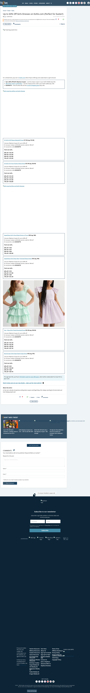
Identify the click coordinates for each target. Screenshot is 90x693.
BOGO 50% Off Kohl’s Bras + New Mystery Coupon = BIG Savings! (41, 431)
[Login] (88, 3)
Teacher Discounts (34, 648)
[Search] (51, 3)
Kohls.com (22, 78)
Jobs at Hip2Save (45, 661)
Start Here (43, 648)
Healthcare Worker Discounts (34, 660)
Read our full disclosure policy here (22, 20)
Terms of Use (55, 648)
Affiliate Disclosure (57, 650)
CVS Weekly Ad (33, 666)
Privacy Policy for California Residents (57, 655)
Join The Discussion (33, 445)
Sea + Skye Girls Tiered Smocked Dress (14, 330)
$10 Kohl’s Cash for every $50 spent (29, 377)
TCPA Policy (55, 657)
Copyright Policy (56, 659)
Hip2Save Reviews (46, 665)
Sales (13, 10)
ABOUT (48, 3)
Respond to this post (8, 456)
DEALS (26, 3)
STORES (36, 3)
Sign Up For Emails (46, 652)
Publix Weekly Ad (34, 671)
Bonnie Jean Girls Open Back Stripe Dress (15, 353)
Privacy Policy (56, 652)
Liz (5, 16)
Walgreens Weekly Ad (34, 669)
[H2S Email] (60, 19)
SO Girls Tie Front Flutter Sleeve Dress (14, 163)
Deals (8, 10)
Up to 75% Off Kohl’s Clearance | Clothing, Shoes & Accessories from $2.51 (10, 431)
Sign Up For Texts (45, 654)
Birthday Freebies (34, 662)
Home (4, 10)
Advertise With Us (46, 663)
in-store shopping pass (33, 85)
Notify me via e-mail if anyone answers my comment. (16, 479)
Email (4, 474)
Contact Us (44, 659)
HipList (63, 24)
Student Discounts (34, 652)
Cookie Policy (23, 665)
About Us (43, 650)
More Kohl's (8, 24)
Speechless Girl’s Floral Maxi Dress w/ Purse (16, 235)
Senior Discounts (34, 654)
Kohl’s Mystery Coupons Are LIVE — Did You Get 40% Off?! (26, 430)
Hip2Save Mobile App (45, 657)
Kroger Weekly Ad (34, 673)
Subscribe (45, 530)
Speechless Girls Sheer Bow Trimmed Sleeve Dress (18, 258)
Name (5, 468)
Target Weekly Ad (34, 664)
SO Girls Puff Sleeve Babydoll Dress (14, 140)
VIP (23, 3)
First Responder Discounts (33, 657)
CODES (31, 3)
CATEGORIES (42, 3)
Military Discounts (34, 650)
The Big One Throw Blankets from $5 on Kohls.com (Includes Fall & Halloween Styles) (56, 432)
